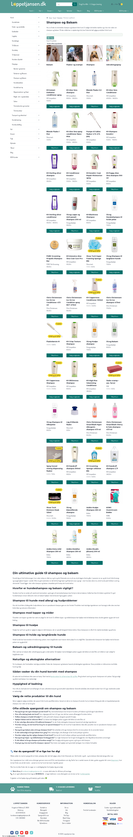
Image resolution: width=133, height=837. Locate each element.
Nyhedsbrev (43, 823)
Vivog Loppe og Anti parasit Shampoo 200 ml (73, 217)
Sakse (15, 101)
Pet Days (66, 815)
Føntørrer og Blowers (20, 73)
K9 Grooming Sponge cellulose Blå (93, 468)
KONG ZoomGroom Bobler (111, 510)
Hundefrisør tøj (18, 87)
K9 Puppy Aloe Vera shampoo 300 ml (114, 175)
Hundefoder (16, 22)
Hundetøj (15, 50)
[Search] (74, 4)
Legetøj (14, 36)
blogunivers (114, 760)
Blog (88, 11)
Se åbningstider (85, 774)
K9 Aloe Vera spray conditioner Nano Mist (74, 134)
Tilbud (12, 148)
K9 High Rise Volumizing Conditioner (91, 383)
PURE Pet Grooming (53, 264)
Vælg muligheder (54, 106)
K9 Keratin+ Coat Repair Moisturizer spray (94, 175)
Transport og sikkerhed (19, 115)
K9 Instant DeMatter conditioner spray (54, 92)
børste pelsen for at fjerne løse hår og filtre (64, 676)
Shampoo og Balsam (20, 78)
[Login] (113, 4)
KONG (108, 516)
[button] (114, 4)
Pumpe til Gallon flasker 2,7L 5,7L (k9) (93, 134)
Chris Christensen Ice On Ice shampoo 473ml (114, 300)
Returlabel (43, 818)
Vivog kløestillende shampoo (72, 510)
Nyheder (69, 11)
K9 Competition (51, 98)
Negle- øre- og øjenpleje (21, 97)
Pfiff (107, 386)
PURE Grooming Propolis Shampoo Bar (54, 258)
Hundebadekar (18, 83)
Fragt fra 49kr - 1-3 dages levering (90, 4)
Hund (12, 18)
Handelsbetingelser (113, 810)
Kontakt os (43, 808)
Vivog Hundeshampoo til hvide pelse (114, 217)
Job (66, 810)
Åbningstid (43, 810)
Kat (11, 129)
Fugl (11, 139)
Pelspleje (15, 64)
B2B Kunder (14, 157)
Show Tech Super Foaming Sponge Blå (93, 258)
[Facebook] (12, 832)
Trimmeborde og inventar (21, 106)
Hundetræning (16, 120)
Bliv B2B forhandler (43, 821)
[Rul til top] (128, 835)
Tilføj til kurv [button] (94, 106)
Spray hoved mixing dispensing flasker (55, 468)
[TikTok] (31, 832)
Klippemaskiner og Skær (21, 92)
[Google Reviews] (26, 832)
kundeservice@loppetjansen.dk (20, 815)
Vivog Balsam (112, 342)
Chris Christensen (52, 308)
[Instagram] (16, 832)
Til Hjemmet (15, 55)
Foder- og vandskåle (18, 27)
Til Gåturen (15, 45)
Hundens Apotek (17, 59)
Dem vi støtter (66, 823)
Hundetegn (15, 41)
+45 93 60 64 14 (20, 813)
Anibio (88, 513)
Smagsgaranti (43, 813)
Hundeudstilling (16, 125)
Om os (66, 808)
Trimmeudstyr (18, 111)
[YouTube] (21, 832)
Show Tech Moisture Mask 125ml (53, 510)
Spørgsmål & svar (43, 815)
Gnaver (12, 134)
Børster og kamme (19, 69)
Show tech (89, 96)
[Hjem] (47, 18)
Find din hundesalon (89, 810)
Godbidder (15, 32)
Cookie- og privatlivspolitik (112, 808)
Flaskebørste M (53, 342)
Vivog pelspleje (71, 223)
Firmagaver (66, 821)
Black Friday (66, 818)
